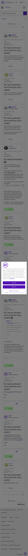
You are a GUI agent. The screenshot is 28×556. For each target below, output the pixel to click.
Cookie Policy (11, 278)
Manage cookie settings (14, 290)
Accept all (14, 282)
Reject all (14, 286)
